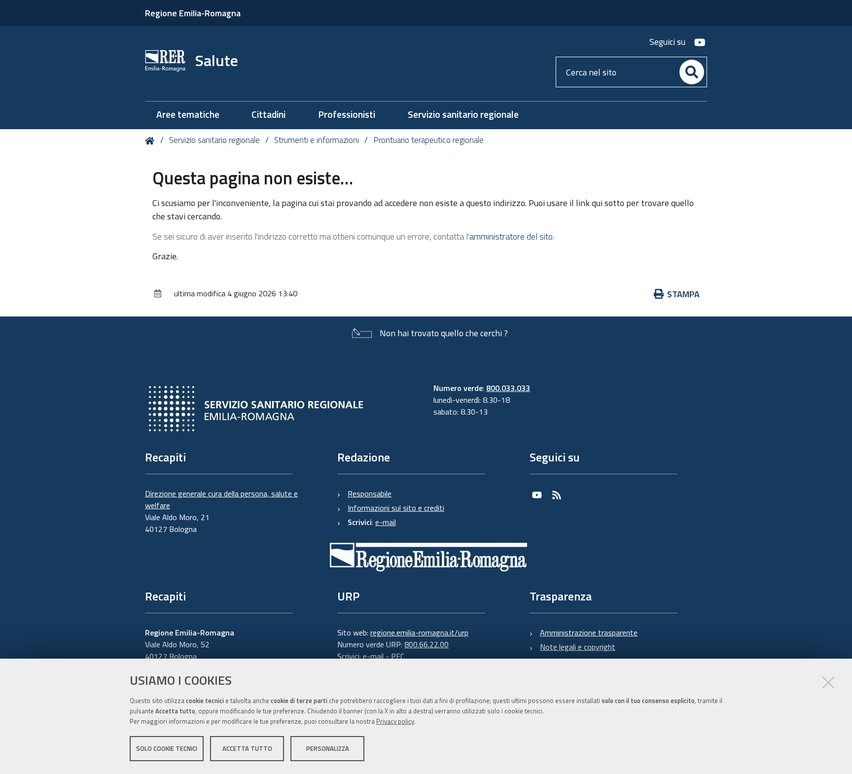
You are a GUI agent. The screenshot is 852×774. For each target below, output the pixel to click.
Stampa (683, 294)
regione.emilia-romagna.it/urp (419, 632)
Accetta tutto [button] (247, 748)
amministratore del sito (511, 236)
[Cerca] (691, 72)
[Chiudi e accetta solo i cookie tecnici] (828, 682)
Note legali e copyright (577, 647)
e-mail (385, 522)
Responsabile (369, 493)
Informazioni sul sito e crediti (396, 508)
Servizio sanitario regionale (214, 140)
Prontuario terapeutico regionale (428, 140)
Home (151, 141)
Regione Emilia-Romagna (193, 13)
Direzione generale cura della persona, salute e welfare (221, 499)
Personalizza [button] (327, 748)
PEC (397, 656)
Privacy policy (395, 721)
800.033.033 (508, 388)
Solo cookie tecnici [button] (166, 748)
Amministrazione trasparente (589, 632)
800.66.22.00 (426, 644)
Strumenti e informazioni (316, 140)
